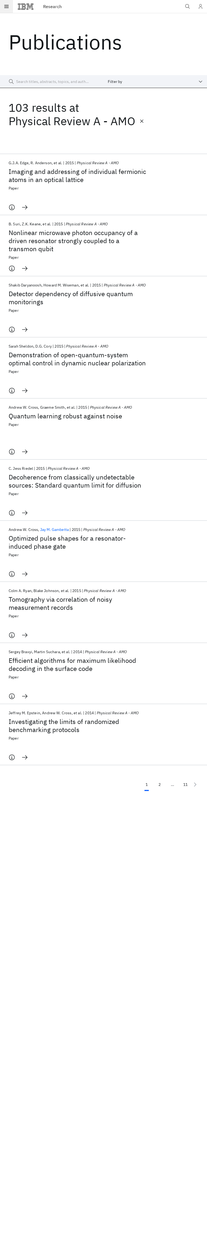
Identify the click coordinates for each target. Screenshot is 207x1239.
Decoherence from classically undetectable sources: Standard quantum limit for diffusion (75, 481)
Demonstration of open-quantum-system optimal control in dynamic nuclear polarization (77, 359)
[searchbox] (52, 81)
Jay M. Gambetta (54, 529)
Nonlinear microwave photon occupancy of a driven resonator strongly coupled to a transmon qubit (73, 241)
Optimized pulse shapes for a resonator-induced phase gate (67, 542)
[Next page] (195, 784)
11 (185, 784)
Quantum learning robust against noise (65, 416)
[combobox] (155, 81)
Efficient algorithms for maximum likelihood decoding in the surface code (72, 664)
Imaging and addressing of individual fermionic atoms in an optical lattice (77, 175)
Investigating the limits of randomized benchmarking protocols (64, 726)
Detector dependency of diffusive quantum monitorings (71, 298)
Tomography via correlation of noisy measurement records (60, 603)
